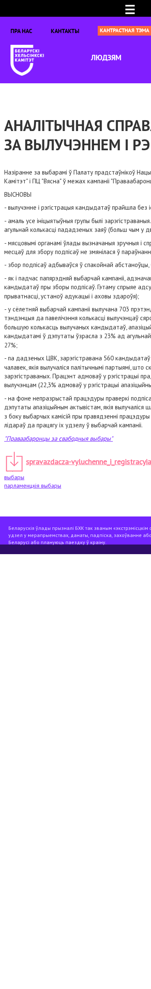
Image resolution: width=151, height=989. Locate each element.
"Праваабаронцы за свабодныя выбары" (58, 438)
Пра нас (21, 31)
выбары (14, 477)
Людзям (106, 57)
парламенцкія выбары (32, 485)
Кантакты (65, 31)
